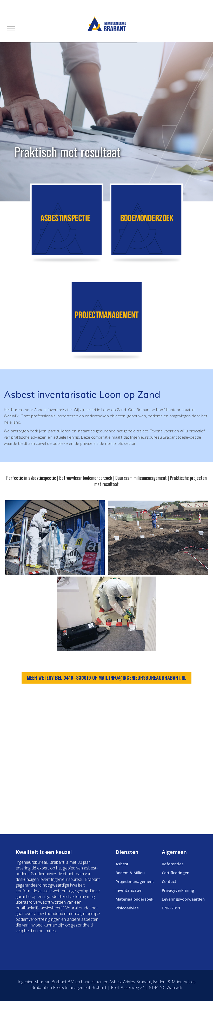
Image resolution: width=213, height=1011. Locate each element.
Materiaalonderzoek (134, 899)
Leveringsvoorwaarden (183, 899)
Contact (169, 881)
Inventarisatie (129, 890)
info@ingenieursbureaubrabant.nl (147, 677)
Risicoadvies (127, 907)
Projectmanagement (135, 881)
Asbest (122, 863)
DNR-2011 (171, 907)
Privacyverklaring (178, 890)
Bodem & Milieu (130, 872)
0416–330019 (77, 677)
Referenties (173, 863)
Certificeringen (175, 872)
